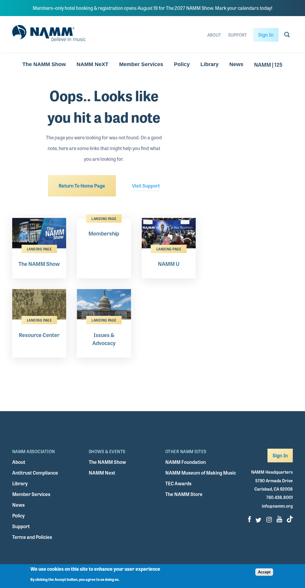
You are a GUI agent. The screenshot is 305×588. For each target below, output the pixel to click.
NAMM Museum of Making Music (200, 472)
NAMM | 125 (268, 64)
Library (209, 64)
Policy (182, 64)
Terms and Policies (32, 537)
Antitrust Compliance (35, 472)
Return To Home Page (82, 185)
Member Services (141, 64)
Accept (264, 572)
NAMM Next (102, 472)
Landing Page (39, 249)
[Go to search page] (287, 35)
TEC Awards (178, 483)
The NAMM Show (44, 64)
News (236, 64)
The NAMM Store (184, 494)
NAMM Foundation (185, 461)
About (214, 35)
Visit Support (146, 185)
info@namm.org (277, 506)
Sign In (265, 34)
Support (237, 35)
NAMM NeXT (92, 64)
